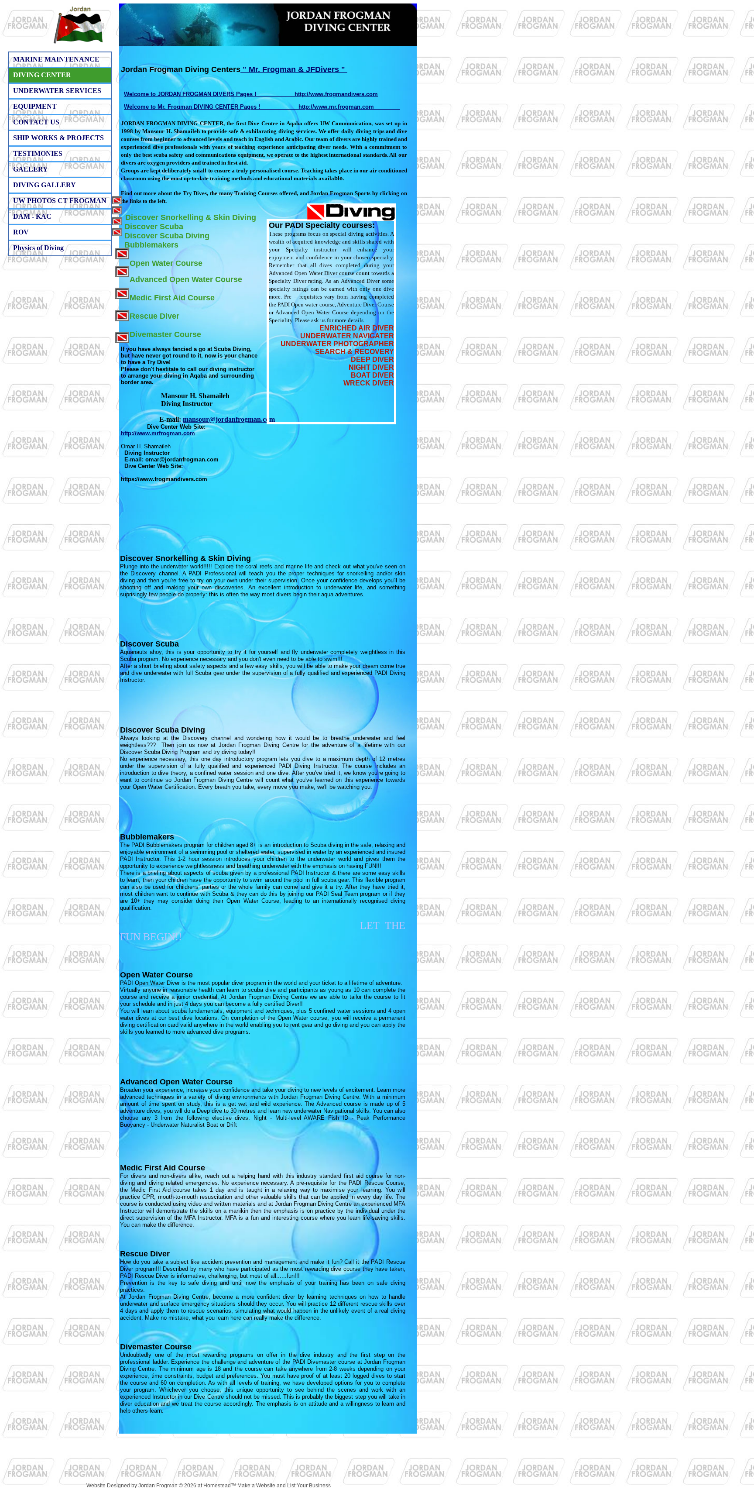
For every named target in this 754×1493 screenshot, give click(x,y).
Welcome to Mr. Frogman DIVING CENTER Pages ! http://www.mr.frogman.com (262, 106)
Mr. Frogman (272, 69)
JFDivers (322, 69)
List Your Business (309, 1486)
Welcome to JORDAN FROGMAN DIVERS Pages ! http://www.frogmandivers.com (251, 94)
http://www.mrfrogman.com (158, 433)
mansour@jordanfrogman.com (229, 419)
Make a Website (256, 1486)
